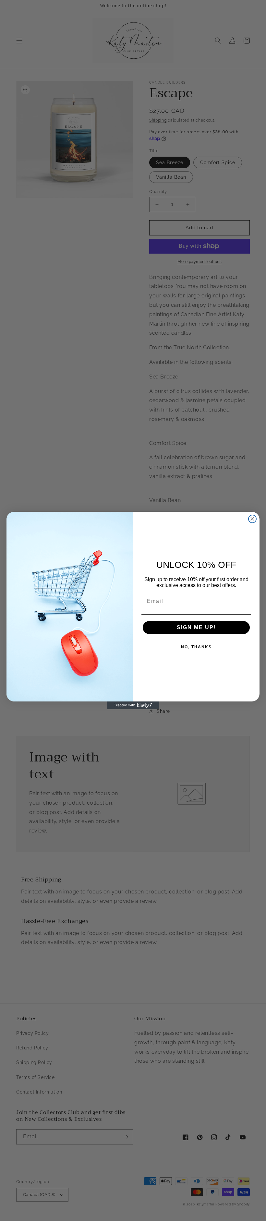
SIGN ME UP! (196, 627)
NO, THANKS (196, 647)
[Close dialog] (252, 519)
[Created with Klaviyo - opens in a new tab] (133, 705)
